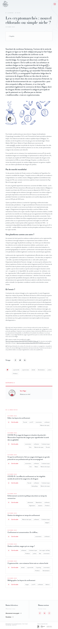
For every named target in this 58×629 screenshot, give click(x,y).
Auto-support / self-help (44, 550)
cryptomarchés (16, 370)
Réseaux (36, 466)
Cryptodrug (38, 567)
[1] (32, 51)
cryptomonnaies (25, 370)
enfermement (30, 502)
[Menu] (55, 4)
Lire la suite (14, 422)
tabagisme (47, 522)
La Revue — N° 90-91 (13, 13)
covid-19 (31, 422)
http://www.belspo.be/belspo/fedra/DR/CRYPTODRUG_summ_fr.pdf (33, 343)
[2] (47, 65)
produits (49, 370)
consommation (39, 422)
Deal (40, 553)
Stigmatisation (32, 505)
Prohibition (15, 373)
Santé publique (35, 486)
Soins (30, 447)
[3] (14, 145)
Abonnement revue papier (12, 613)
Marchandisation (41, 370)
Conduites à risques (46, 444)
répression (40, 505)
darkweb (33, 370)
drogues (27, 584)
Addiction (48, 584)
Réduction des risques (44, 425)
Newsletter (8, 617)
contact (14, 625)
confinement (47, 422)
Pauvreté (25, 422)
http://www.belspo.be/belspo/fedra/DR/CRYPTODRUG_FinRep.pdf (22, 341)
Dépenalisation (39, 502)
